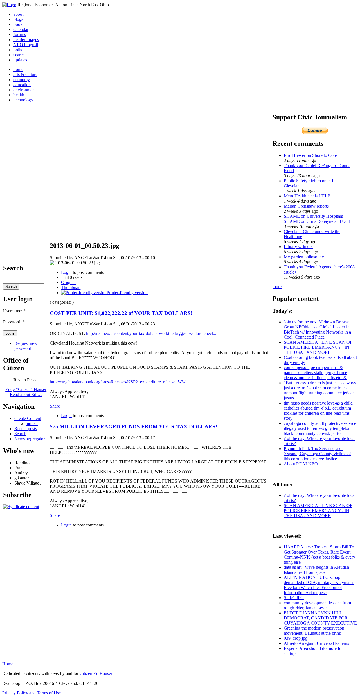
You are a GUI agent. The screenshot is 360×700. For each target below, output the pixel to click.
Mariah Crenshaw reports (306, 206)
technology (23, 99)
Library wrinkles (298, 246)
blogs (18, 19)
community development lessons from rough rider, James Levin (317, 605)
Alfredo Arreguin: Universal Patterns (316, 643)
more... (32, 423)
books (19, 24)
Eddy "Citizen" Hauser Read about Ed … (25, 392)
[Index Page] (9, 4)
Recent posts (25, 428)
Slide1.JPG (294, 597)
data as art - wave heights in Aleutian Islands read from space (316, 570)
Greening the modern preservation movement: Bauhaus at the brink (314, 630)
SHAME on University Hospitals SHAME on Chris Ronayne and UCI (317, 219)
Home (7, 663)
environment (25, 89)
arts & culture (25, 74)
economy (22, 79)
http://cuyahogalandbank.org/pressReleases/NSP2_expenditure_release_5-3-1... (120, 381)
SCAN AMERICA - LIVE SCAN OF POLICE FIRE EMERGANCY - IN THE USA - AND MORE (318, 347)
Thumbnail (70, 287)
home (18, 69)
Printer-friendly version (127, 292)
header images (26, 39)
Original (68, 282)
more (277, 286)
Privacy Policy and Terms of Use (31, 692)
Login (66, 272)
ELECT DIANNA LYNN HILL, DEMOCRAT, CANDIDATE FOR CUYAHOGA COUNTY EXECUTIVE (320, 617)
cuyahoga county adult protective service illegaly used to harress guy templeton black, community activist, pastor (320, 428)
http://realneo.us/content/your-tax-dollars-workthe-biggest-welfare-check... (151, 333)
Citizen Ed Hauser (96, 673)
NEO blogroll (26, 44)
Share (55, 406)
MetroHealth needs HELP (307, 196)
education (22, 84)
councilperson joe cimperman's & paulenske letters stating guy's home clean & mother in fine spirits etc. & (315, 372)
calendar (21, 29)
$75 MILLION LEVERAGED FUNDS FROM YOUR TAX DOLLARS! (133, 427)
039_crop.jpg (295, 638)
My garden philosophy (304, 256)
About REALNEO (301, 463)
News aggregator (29, 438)
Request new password (25, 346)
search (19, 54)
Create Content (27, 418)
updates (20, 59)
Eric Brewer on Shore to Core (310, 155)
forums (20, 34)
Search (20, 433)
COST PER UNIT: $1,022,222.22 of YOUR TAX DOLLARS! (121, 313)
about (18, 14)
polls (18, 49)
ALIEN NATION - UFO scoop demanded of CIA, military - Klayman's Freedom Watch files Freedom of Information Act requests (319, 585)
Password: (14, 321)
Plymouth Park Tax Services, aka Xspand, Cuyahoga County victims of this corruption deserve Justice (317, 453)
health (19, 94)
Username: (14, 310)
